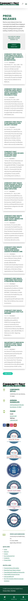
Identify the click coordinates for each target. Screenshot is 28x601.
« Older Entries (8, 373)
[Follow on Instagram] (11, 425)
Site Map (13, 591)
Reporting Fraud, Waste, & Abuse (12, 570)
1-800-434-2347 (14, 420)
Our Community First (9, 556)
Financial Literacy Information (11, 568)
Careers (6, 554)
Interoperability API (9, 576)
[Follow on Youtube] (15, 425)
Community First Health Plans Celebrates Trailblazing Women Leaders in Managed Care (13, 249)
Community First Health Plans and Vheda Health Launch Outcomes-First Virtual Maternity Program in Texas (13, 92)
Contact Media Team (14, 46)
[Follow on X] (7, 425)
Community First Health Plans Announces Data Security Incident (13, 123)
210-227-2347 (13, 416)
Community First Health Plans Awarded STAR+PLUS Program (13, 311)
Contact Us (6, 558)
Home (5, 549)
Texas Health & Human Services (12, 574)
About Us (6, 551)
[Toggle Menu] (26, 4)
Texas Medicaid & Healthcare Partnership (14, 572)
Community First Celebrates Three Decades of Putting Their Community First (14, 154)
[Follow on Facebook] (4, 425)
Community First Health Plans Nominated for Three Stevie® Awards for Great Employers (13, 218)
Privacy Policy (7, 560)
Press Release (11, 62)
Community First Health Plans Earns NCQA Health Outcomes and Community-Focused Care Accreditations (14, 57)
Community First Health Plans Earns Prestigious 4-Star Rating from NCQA (13, 279)
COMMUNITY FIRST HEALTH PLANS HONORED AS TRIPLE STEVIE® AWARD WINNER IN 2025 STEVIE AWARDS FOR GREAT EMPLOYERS (13, 186)
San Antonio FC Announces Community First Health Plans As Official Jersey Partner (14, 344)
